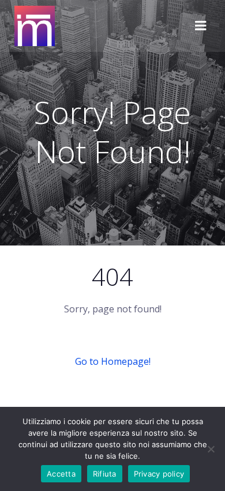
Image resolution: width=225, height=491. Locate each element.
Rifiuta (105, 473)
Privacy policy (159, 473)
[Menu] (201, 26)
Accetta (61, 473)
